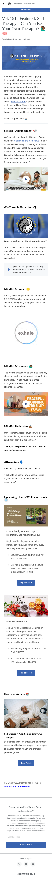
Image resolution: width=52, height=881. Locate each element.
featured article (18, 101)
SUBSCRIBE (26, 10)
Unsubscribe (10, 786)
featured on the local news (26, 141)
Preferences (24, 786)
